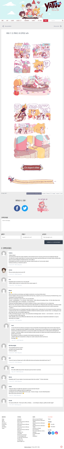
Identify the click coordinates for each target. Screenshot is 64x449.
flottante (48, 193)
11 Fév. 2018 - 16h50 (13, 404)
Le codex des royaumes (21, 437)
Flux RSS (52, 424)
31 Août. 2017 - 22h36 (13, 381)
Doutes (18, 420)
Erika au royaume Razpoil (37, 419)
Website (44, 234)
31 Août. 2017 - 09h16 (13, 264)
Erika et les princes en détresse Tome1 (34, 193)
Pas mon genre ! (36, 429)
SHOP (7, 20)
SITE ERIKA (40, 20)
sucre (61, 193)
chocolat (44, 193)
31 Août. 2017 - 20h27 (13, 352)
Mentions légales (27, 447)
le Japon (19, 438)
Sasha (34, 434)
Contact (33, 20)
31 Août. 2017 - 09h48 (13, 274)
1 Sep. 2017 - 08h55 (15, 371)
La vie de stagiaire (20, 436)
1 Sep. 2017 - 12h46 (15, 340)
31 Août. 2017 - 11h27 (13, 285)
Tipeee (46, 20)
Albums (12, 20)
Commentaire (4, 217)
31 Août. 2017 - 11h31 (13, 320)
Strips (2, 20)
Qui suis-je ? (19, 20)
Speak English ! (20, 441)
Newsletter (53, 426)
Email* (23, 234)
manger (53, 193)
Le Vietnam (19, 440)
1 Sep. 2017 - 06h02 (13, 395)
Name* (3, 234)
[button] (63, 20)
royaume (58, 193)
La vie (18, 433)
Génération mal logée (37, 428)
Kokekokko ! (35, 436)
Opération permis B (21, 434)
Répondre (20, 264)
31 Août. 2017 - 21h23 (13, 362)
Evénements (26, 20)
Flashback (19, 432)
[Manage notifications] (61, 447)
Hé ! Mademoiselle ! (36, 433)
